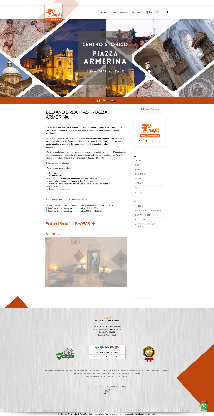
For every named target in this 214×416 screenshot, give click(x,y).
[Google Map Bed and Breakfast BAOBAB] (167, 12)
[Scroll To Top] (210, 413)
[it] (97, 347)
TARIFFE (125, 12)
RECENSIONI (140, 174)
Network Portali (150, 414)
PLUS (137, 169)
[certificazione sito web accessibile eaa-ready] (65, 354)
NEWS (138, 165)
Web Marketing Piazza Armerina (105, 414)
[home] (59, 12)
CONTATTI (138, 12)
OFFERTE (139, 188)
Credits (91, 414)
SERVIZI (138, 179)
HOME (104, 12)
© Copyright (63, 414)
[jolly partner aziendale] (107, 392)
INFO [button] (113, 12)
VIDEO (138, 183)
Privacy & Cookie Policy (76, 414)
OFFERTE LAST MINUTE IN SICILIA (146, 225)
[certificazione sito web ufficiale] (149, 354)
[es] (117, 347)
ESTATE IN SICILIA (143, 215)
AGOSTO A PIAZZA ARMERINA (148, 211)
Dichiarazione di (107, 357)
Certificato (107, 352)
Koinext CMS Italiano (114, 387)
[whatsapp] (204, 406)
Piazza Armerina (129, 414)
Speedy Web (101, 387)
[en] (102, 347)
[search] (157, 12)
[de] (112, 347)
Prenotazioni (108, 100)
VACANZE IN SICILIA (144, 220)
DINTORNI (139, 192)
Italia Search (139, 414)
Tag (86, 414)
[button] (149, 12)
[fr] (107, 347)
